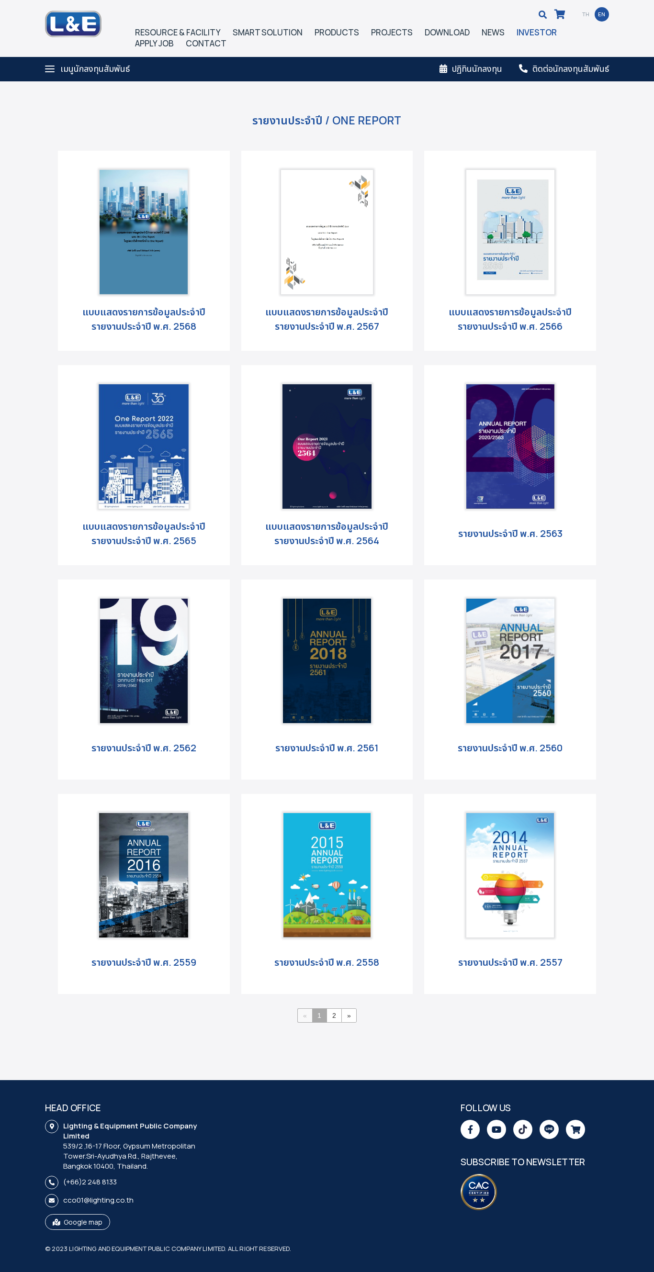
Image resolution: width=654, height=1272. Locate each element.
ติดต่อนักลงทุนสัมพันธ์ (570, 68)
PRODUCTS (337, 32)
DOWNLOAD (447, 32)
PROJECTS (392, 32)
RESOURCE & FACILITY (178, 32)
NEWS (493, 32)
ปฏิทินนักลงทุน (477, 68)
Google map (83, 1222)
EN (602, 14)
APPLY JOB (154, 43)
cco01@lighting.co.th (98, 1200)
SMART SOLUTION (268, 32)
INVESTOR (537, 32)
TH (586, 14)
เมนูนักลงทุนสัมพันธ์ (95, 68)
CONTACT (206, 43)
